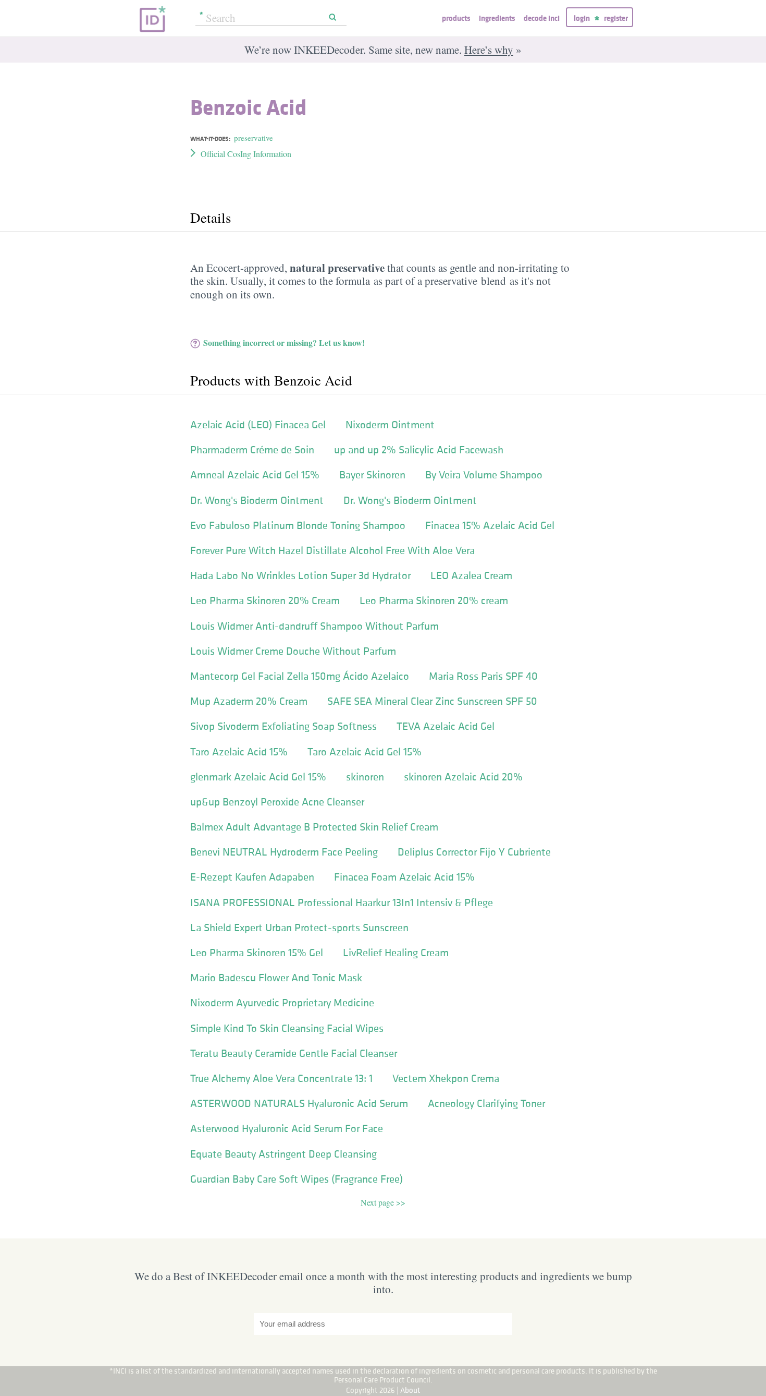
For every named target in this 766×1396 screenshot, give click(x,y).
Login (582, 18)
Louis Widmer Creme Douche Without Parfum (293, 651)
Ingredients (497, 18)
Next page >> (383, 1202)
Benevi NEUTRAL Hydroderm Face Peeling (284, 852)
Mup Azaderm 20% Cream (248, 701)
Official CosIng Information (246, 153)
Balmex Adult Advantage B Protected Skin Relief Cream (314, 827)
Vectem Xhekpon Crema (445, 1078)
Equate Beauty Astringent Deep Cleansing (283, 1154)
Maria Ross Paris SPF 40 (483, 676)
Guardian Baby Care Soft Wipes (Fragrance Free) (296, 1179)
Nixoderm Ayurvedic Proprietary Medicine (282, 1002)
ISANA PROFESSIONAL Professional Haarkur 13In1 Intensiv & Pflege (341, 902)
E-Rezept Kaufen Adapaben (252, 877)
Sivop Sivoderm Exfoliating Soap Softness (283, 726)
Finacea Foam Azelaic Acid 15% (404, 877)
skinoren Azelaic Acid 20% (463, 777)
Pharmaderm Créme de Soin (252, 449)
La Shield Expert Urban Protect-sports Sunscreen (299, 927)
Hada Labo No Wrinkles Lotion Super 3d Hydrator (300, 575)
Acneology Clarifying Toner (486, 1103)
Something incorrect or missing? (284, 342)
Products (456, 18)
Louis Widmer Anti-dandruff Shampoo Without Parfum (314, 626)
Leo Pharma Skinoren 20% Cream (265, 600)
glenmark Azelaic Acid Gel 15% (258, 777)
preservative (253, 138)
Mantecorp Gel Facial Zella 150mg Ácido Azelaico (299, 676)
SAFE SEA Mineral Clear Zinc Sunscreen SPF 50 (432, 701)
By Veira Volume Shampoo (483, 475)
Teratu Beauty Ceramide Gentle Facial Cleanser (293, 1053)
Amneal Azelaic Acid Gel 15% (254, 475)
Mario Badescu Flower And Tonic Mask (276, 977)
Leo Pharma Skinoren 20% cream (434, 600)
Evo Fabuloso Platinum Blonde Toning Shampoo (297, 525)
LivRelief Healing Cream (396, 952)
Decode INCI (542, 18)
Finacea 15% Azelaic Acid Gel (489, 525)
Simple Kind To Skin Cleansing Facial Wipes (287, 1028)
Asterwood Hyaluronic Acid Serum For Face (286, 1128)
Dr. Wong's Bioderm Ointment (257, 500)
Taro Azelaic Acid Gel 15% (364, 752)
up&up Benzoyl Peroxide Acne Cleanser (277, 802)
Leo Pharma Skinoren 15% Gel (256, 952)
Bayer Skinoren (372, 475)
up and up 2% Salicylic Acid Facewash (418, 449)
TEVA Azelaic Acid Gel (446, 726)
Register (616, 18)
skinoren (365, 777)
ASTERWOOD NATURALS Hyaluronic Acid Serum (299, 1103)
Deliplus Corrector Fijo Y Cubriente (474, 852)
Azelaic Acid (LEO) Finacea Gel (258, 424)
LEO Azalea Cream (471, 575)
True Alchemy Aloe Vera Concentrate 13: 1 (281, 1078)
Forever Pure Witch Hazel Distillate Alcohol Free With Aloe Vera (332, 550)
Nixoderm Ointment (390, 424)
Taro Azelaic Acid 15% (239, 752)
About (410, 1390)
